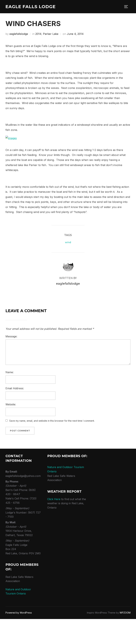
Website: (10, 404)
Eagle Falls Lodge (30, 6)
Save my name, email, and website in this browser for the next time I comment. (52, 420)
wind (68, 242)
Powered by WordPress (18, 612)
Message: (11, 336)
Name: (9, 372)
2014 (38, 33)
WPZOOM (125, 612)
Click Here (53, 499)
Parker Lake (50, 33)
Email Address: (14, 388)
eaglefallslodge (18, 33)
